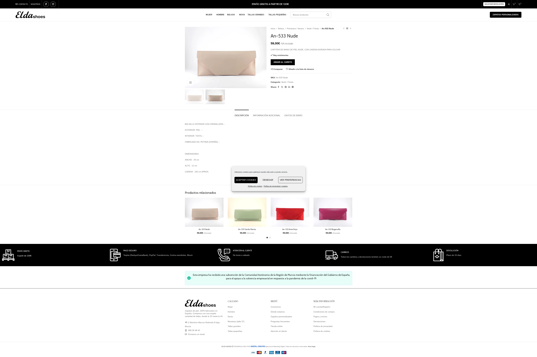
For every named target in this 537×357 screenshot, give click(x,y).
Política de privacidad (322, 326)
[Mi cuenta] (509, 4)
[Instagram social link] (53, 4)
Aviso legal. (312, 346)
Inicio (273, 28)
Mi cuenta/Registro (321, 307)
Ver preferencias (290, 180)
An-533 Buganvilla (332, 229)
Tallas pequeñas (235, 331)
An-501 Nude (204, 229)
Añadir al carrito (282, 62)
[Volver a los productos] (347, 28)
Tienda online (277, 326)
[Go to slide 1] (267, 237)
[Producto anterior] (344, 28)
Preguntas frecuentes (280, 321)
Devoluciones (319, 321)
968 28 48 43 (194, 330)
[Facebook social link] (46, 4)
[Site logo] (30, 14)
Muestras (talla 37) (236, 321)
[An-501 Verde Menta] (247, 212)
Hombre (231, 312)
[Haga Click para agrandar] (190, 82)
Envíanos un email (196, 334)
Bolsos (281, 28)
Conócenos (276, 307)
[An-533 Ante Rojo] (290, 212)
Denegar (268, 180)
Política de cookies (255, 186)
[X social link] (282, 87)
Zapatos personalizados (506, 15)
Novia (230, 317)
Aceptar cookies (246, 180)
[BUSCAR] (328, 15)
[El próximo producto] (350, 28)
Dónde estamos (278, 312)
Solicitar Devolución (494, 4)
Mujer (230, 307)
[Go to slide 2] (270, 237)
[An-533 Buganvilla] (332, 212)
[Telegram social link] (293, 87)
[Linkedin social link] (289, 87)
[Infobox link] (16, 255)
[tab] (242, 114)
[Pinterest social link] (286, 87)
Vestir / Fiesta (313, 28)
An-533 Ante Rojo (289, 229)
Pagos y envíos (320, 317)
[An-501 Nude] (204, 212)
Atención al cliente (279, 331)
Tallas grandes (234, 326)
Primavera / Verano (295, 28)
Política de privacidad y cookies (276, 186)
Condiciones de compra (324, 312)
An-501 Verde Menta (247, 229)
